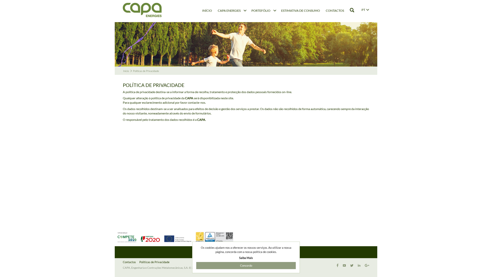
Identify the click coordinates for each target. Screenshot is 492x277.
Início (126, 71)
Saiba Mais (246, 257)
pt (363, 10)
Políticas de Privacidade (146, 71)
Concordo (246, 265)
